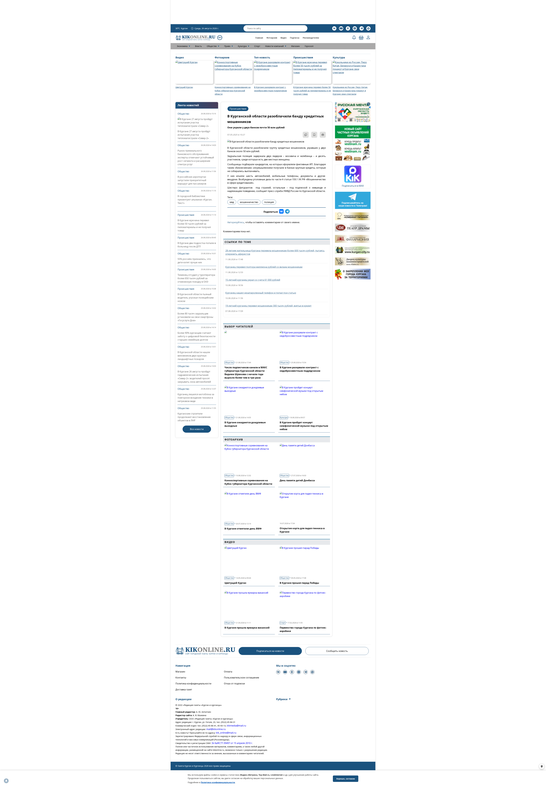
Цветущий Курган (235, 582)
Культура (243, 46)
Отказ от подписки (234, 683)
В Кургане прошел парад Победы (299, 582)
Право (228, 46)
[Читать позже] (314, 135)
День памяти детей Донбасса (297, 480)
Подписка (294, 37)
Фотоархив (271, 37)
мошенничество (249, 202)
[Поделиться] (306, 135)
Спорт (257, 46)
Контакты (180, 677)
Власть (198, 46)
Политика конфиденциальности (193, 683)
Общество (213, 46)
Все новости (197, 429)
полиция (269, 202)
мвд (232, 202)
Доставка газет (183, 689)
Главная (259, 37)
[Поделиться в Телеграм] (287, 212)
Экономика (183, 46)
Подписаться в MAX (353, 185)
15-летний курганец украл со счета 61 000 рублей (252, 279)
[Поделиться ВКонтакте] (281, 211)
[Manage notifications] (6, 780)
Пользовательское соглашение (241, 677)
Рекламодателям (311, 37)
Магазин (295, 46)
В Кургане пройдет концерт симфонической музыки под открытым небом (304, 426)
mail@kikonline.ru (216, 729)
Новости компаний (275, 46)
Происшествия (186, 214)
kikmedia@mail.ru (236, 725)
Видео (284, 37)
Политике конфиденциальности (218, 782)
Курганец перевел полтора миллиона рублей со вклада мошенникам (263, 266)
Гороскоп (309, 46)
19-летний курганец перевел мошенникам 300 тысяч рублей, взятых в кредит (268, 305)
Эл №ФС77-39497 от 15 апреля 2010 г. (232, 743)
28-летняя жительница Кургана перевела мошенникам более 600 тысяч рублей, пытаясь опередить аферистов (275, 252)
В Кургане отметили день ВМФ (243, 528)
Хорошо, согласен (345, 778)
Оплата (228, 671)
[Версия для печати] (323, 135)
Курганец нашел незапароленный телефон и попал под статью (260, 292)
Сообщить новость (337, 651)
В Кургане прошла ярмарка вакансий (247, 627)
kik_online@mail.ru (226, 732)
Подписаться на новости (270, 651)
